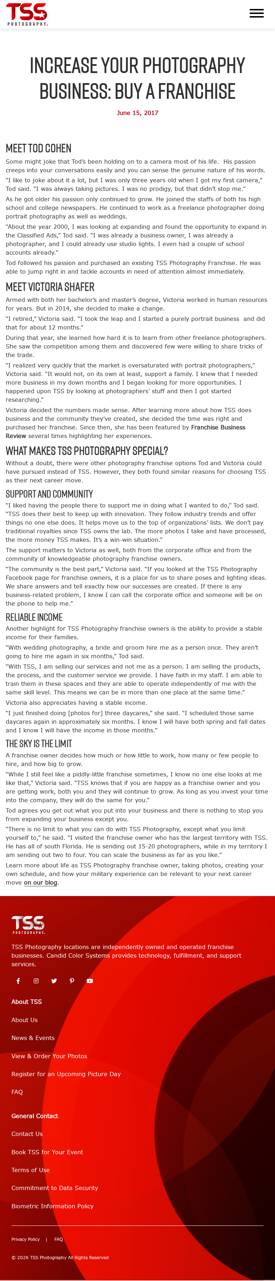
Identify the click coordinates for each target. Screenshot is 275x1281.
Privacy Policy (25, 1239)
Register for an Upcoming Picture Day (66, 1074)
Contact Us (27, 1134)
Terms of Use (30, 1170)
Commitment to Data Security (54, 1188)
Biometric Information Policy (52, 1206)
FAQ (17, 1092)
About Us (24, 1020)
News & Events (32, 1038)
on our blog (40, 882)
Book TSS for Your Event (47, 1152)
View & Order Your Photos (49, 1056)
